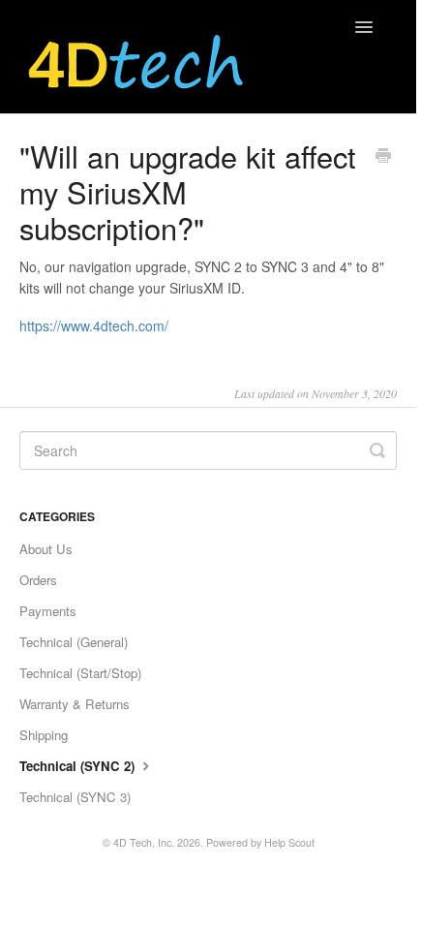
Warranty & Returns (74, 704)
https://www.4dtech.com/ (93, 325)
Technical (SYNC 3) (75, 797)
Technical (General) (73, 642)
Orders (38, 580)
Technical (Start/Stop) (80, 673)
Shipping (43, 735)
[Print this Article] (383, 157)
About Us (46, 549)
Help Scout (289, 842)
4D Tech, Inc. (143, 842)
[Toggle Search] (377, 450)
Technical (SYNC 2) (78, 766)
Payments (47, 611)
